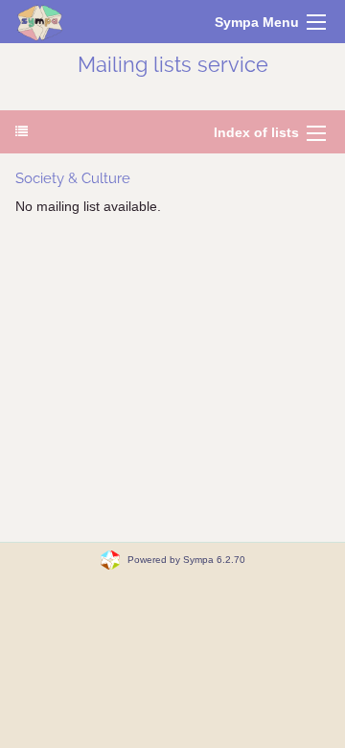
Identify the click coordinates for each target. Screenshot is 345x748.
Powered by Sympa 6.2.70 (186, 559)
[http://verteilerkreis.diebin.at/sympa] (39, 21)
